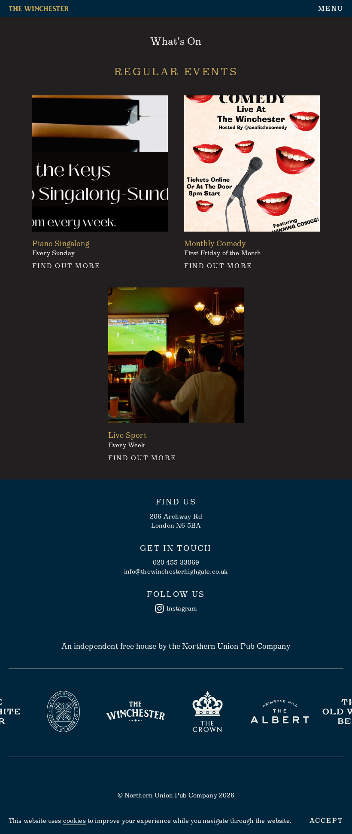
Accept (327, 821)
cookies (74, 820)
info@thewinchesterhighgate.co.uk (176, 571)
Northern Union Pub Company (236, 646)
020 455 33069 (176, 562)
